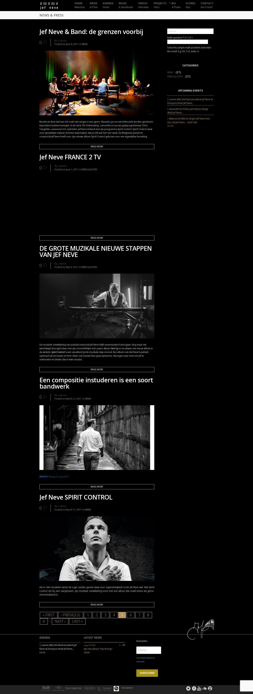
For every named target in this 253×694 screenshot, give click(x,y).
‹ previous (70, 614)
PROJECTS (160, 5)
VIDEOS (143, 5)
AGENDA (108, 5)
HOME (80, 5)
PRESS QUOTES (89, 169)
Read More (97, 146)
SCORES (190, 5)
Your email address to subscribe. (145, 660)
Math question (175, 37)
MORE (170, 126)
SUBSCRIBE (147, 672)
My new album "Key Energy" (98, 648)
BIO (176, 5)
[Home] (52, 6)
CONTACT (207, 5)
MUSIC (126, 5)
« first (48, 614)
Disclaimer (127, 687)
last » (77, 621)
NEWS (93, 5)
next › (60, 621)
